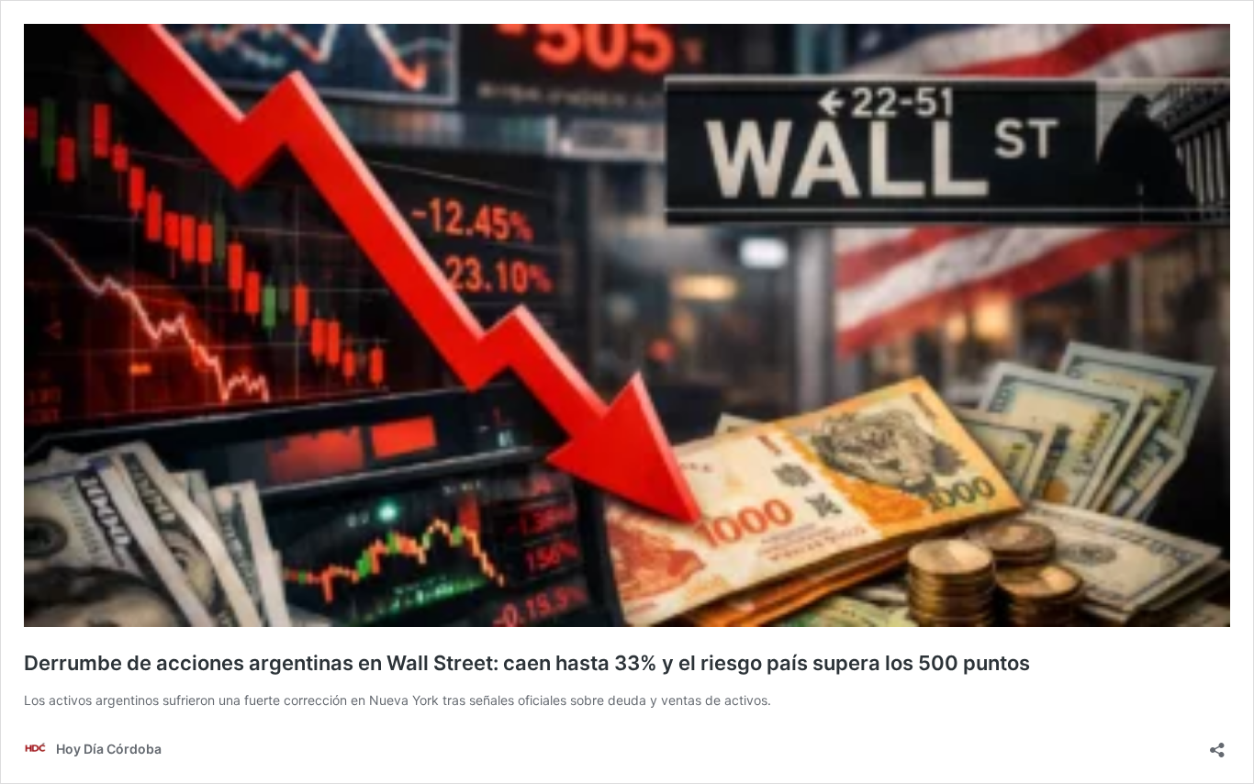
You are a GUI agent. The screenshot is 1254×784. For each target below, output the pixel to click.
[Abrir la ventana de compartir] (1217, 744)
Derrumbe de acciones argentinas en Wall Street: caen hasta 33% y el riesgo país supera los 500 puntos (527, 663)
